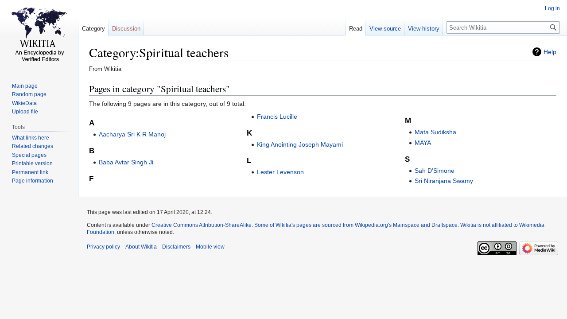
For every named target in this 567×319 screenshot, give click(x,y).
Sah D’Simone (434, 170)
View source (385, 28)
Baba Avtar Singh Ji (126, 162)
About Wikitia (141, 247)
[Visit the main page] (39, 35)
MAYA (423, 142)
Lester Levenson (280, 171)
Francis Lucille (277, 116)
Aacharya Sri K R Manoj (132, 134)
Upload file (25, 112)
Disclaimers (176, 247)
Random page (29, 94)
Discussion (126, 28)
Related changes (32, 146)
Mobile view (210, 247)
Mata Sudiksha (435, 132)
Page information (32, 181)
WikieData (24, 103)
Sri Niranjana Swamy (444, 180)
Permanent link (30, 172)
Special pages (29, 155)
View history (423, 28)
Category (93, 28)
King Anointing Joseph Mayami (300, 144)
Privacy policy (103, 247)
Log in (552, 8)
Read (355, 28)
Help (550, 51)
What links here (30, 138)
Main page (25, 86)
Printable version (32, 163)
